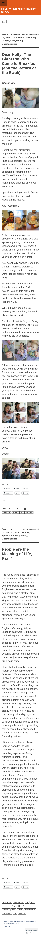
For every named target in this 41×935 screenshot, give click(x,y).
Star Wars (29, 512)
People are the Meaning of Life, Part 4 (17, 554)
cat (27, 902)
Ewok (11, 509)
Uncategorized (9, 44)
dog (32, 902)
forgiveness (25, 906)
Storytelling (16, 41)
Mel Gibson (7, 913)
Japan (20, 909)
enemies (6, 906)
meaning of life (30, 909)
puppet (15, 512)
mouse (29, 509)
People (5, 41)
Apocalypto (7, 902)
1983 (4, 509)
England (15, 906)
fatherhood (18, 37)
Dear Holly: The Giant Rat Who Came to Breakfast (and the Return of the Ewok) (19, 63)
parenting (31, 37)
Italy (13, 909)
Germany (6, 909)
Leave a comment (30, 34)
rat (22, 512)
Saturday (22, 913)
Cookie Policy (7, 926)
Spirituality (8, 535)
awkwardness (18, 902)
